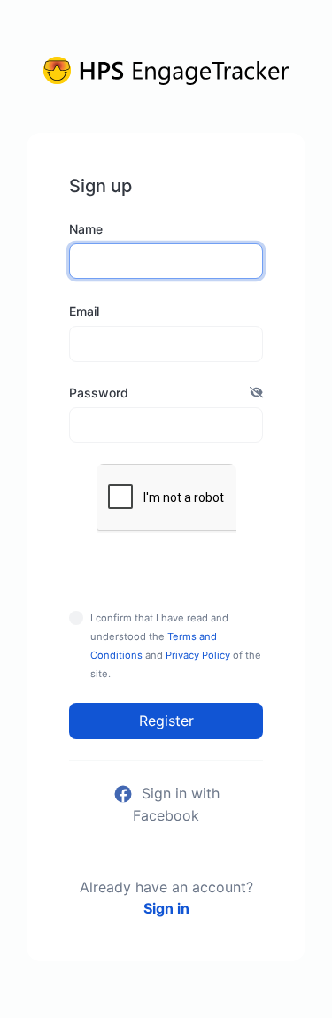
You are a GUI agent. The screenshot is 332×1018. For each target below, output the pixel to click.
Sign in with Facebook (176, 804)
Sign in (166, 908)
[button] (256, 392)
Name (86, 228)
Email (84, 311)
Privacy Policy (198, 655)
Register (166, 720)
